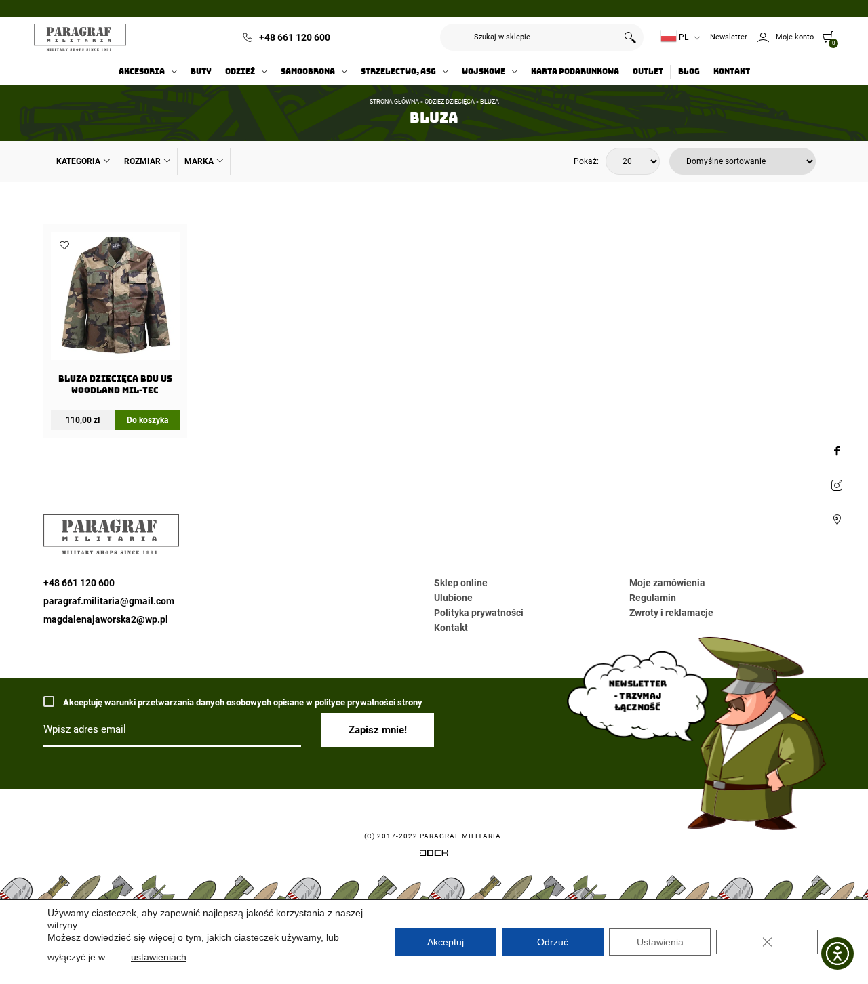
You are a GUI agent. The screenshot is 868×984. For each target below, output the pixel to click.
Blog (689, 71)
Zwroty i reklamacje (671, 612)
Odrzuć (552, 942)
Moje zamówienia (667, 582)
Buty (201, 71)
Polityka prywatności (479, 612)
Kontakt (731, 71)
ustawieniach (158, 956)
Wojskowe (483, 71)
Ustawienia (660, 942)
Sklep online (461, 582)
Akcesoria (142, 71)
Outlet (648, 71)
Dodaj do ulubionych (64, 245)
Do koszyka (147, 420)
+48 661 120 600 (294, 36)
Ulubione (453, 597)
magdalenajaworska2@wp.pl (105, 619)
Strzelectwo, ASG (398, 71)
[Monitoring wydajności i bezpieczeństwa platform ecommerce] (434, 855)
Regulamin (652, 597)
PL (682, 36)
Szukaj (630, 37)
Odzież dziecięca (450, 101)
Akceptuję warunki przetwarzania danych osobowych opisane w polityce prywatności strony (241, 702)
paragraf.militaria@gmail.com (108, 601)
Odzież (240, 71)
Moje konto (795, 37)
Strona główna (394, 101)
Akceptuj (445, 942)
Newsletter (728, 37)
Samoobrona (308, 71)
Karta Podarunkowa (575, 71)
